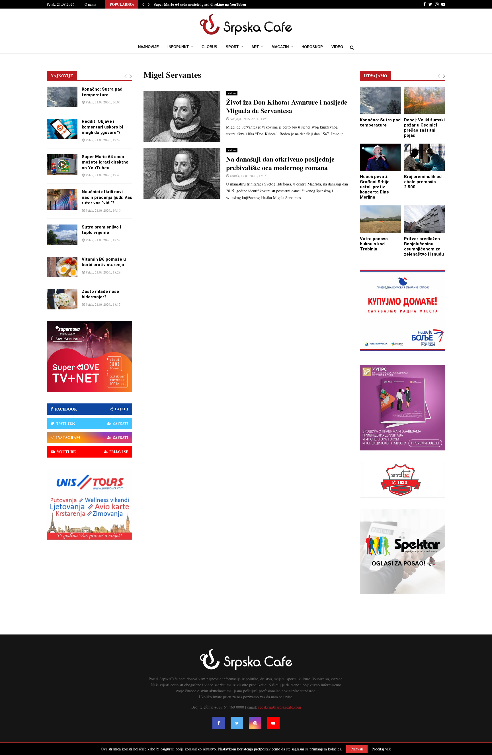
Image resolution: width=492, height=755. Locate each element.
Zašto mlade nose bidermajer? (100, 294)
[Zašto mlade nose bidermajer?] (62, 299)
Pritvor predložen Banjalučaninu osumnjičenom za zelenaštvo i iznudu (424, 246)
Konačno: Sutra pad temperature (102, 92)
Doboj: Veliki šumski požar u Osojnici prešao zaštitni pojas (424, 127)
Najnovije (148, 47)
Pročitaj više (381, 749)
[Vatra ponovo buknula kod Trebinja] (380, 219)
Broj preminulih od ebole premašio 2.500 (423, 181)
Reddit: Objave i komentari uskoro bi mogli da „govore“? (102, 127)
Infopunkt (178, 47)
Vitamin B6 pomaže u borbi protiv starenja (104, 262)
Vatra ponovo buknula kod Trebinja (374, 244)
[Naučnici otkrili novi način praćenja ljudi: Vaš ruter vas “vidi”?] (62, 199)
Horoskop (312, 47)
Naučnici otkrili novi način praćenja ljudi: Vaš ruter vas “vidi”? (107, 197)
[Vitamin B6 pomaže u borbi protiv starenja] (62, 267)
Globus (209, 47)
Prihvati (356, 749)
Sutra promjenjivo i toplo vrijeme (101, 230)
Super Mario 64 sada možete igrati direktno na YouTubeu (200, 4)
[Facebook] (218, 723)
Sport (232, 47)
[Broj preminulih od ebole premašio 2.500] (424, 157)
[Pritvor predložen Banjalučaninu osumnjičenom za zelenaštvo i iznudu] (424, 219)
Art (255, 47)
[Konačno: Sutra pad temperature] (62, 97)
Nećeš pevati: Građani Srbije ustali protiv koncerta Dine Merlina (375, 187)
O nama (90, 4)
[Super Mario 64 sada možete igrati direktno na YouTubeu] (62, 164)
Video (337, 47)
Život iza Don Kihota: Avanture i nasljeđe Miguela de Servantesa (286, 106)
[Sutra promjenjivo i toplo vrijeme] (62, 235)
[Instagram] (255, 723)
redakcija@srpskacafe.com (279, 707)
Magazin (280, 47)
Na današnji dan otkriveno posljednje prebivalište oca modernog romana (280, 163)
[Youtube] (273, 723)
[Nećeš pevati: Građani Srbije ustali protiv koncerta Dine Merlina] (380, 157)
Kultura (231, 93)
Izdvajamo (375, 76)
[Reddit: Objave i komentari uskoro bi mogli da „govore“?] (62, 129)
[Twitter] (237, 723)
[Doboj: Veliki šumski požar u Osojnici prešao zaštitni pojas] (424, 100)
